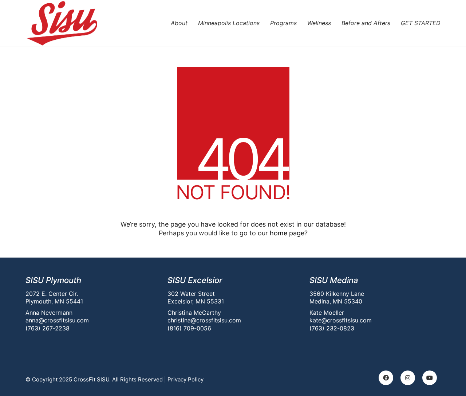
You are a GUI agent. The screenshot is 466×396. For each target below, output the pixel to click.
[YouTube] (429, 377)
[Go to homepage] (61, 23)
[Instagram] (407, 377)
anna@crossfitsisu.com (57, 320)
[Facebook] (386, 377)
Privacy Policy (185, 379)
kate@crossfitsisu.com (340, 320)
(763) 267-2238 (47, 328)
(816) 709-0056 (189, 328)
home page (287, 233)
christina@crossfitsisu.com (204, 320)
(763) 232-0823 (331, 328)
